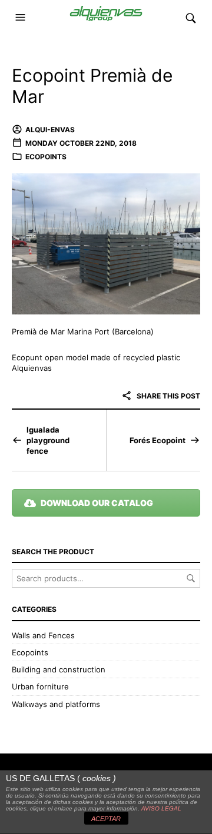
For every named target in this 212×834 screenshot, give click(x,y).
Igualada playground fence (47, 440)
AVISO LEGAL (161, 808)
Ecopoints (46, 156)
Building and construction (58, 669)
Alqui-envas (50, 129)
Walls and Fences (43, 635)
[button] (22, 17)
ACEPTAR (106, 818)
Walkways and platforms (56, 704)
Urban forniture (40, 686)
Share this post (167, 395)
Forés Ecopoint (158, 440)
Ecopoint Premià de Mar (92, 86)
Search (191, 578)
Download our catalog (97, 503)
